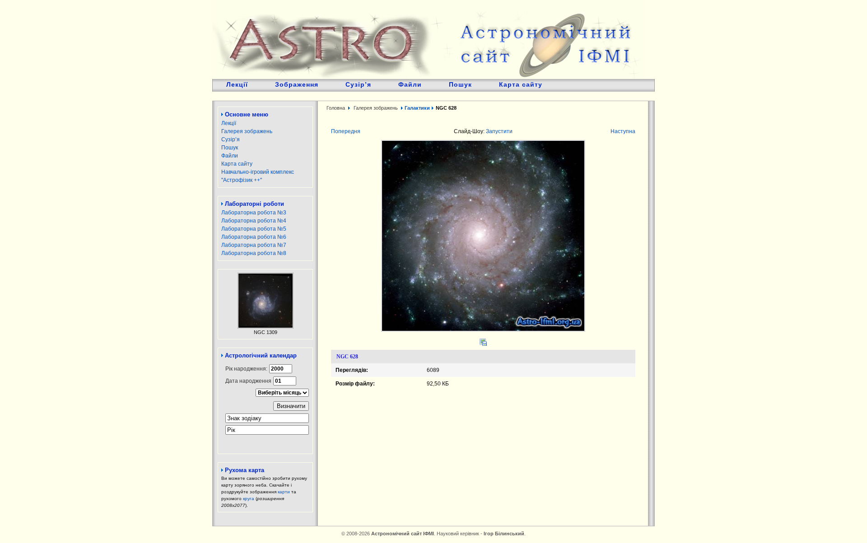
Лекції (237, 84)
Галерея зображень (246, 131)
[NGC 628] (483, 330)
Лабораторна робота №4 (253, 221)
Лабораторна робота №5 (253, 229)
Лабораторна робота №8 (253, 253)
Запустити (499, 131)
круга (248, 498)
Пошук (460, 84)
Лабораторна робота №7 (253, 245)
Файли (410, 84)
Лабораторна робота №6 (253, 237)
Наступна (623, 131)
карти (284, 491)
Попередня (345, 131)
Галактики (417, 108)
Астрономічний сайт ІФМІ (429, 39)
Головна (335, 108)
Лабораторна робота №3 (253, 212)
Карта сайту (520, 84)
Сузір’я (358, 84)
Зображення (296, 84)
